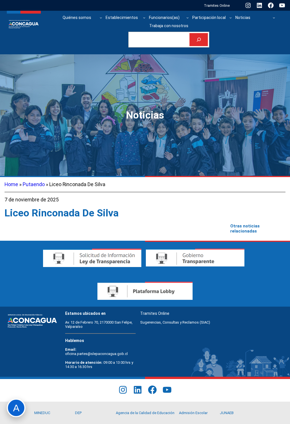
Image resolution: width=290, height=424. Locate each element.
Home (11, 184)
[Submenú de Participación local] (230, 17)
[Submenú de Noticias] (274, 17)
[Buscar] (198, 39)
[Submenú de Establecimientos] (144, 17)
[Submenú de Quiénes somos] (101, 17)
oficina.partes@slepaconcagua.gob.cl (96, 354)
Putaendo (34, 184)
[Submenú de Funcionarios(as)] (187, 17)
